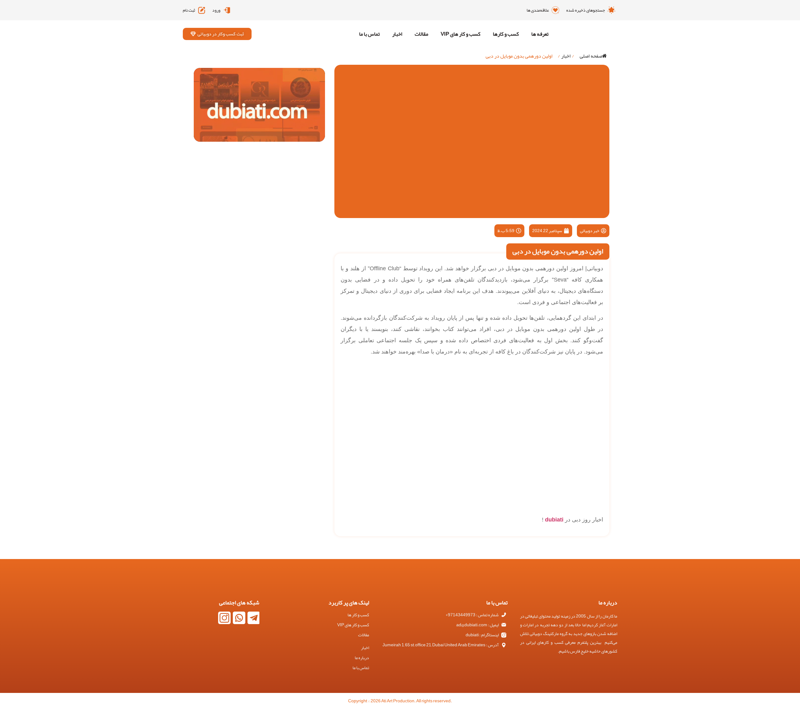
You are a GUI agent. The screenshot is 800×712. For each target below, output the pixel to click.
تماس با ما (369, 33)
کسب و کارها (506, 33)
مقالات (421, 33)
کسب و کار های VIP (460, 33)
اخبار (397, 33)
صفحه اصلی (591, 56)
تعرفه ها (539, 33)
